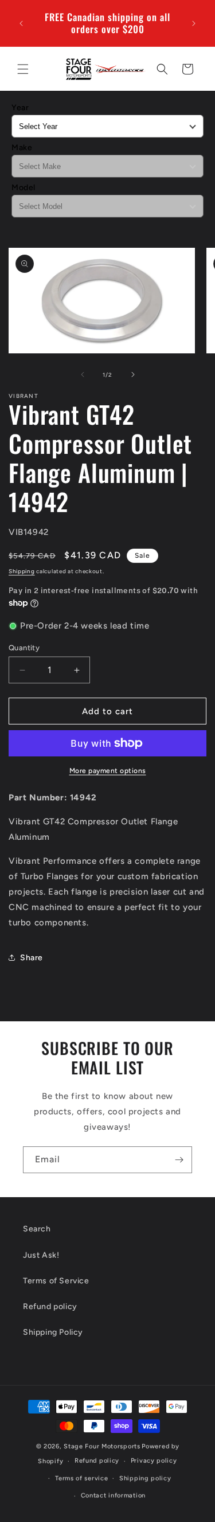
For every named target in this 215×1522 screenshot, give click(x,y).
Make (21, 147)
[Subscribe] (178, 1159)
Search (37, 1229)
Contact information (113, 1495)
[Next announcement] (193, 23)
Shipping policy (145, 1478)
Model (23, 187)
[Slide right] (133, 374)
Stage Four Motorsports (102, 1446)
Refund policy (50, 1306)
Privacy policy (154, 1460)
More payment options (107, 771)
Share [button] (31, 958)
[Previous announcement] (21, 23)
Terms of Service (56, 1281)
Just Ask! (41, 1255)
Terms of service (81, 1478)
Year (20, 107)
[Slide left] (82, 374)
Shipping (22, 571)
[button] (23, 69)
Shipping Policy (53, 1332)
